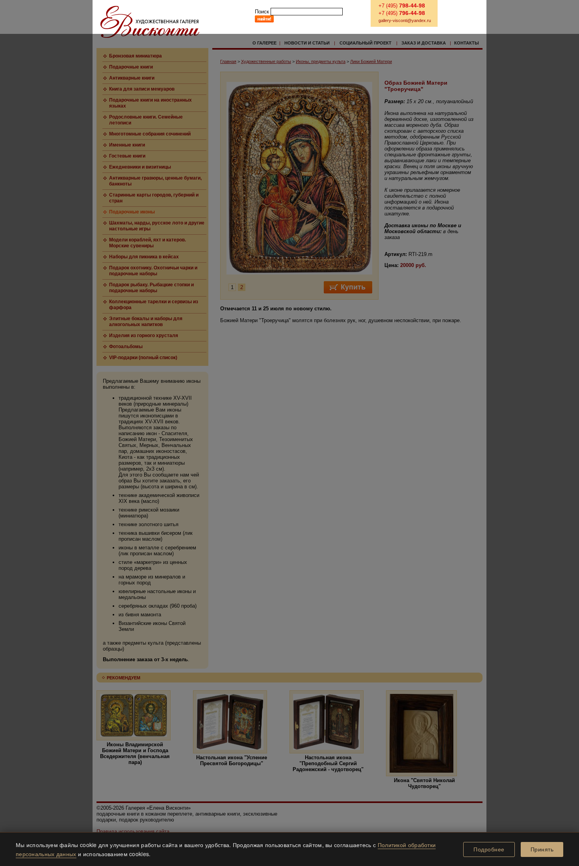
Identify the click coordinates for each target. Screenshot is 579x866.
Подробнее (489, 849)
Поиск (262, 12)
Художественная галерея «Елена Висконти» (149, 22)
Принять (542, 849)
